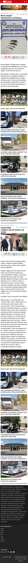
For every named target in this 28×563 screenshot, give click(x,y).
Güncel (12, 225)
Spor (2, 534)
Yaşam (2, 539)
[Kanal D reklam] (14, 7)
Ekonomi (2, 541)
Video (2, 536)
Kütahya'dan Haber (5, 13)
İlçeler (2, 532)
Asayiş (12, 13)
